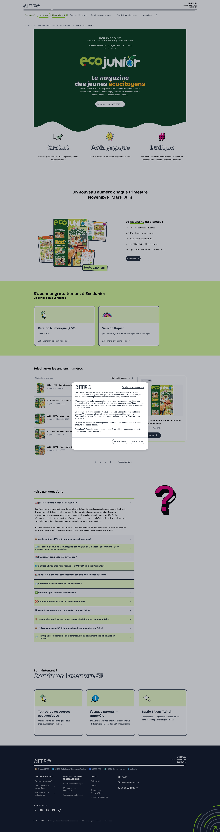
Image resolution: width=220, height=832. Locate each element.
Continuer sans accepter (133, 387)
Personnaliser (120, 441)
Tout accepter (137, 441)
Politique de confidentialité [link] (110, 447)
